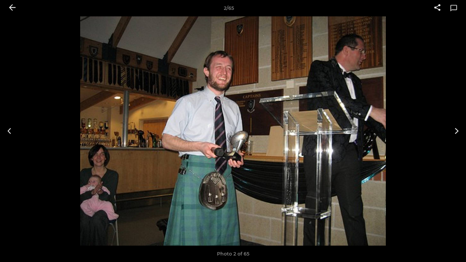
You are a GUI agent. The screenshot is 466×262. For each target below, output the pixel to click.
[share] (437, 8)
